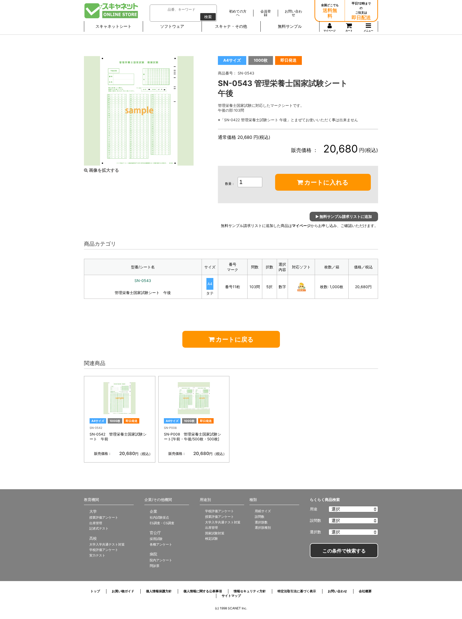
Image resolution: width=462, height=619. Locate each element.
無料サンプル (290, 26)
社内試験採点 (159, 517)
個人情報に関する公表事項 (202, 591)
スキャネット (111, 11)
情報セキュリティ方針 (250, 591)
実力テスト (97, 555)
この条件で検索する (344, 551)
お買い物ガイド (123, 591)
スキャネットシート (113, 26)
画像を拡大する (103, 170)
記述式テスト (99, 528)
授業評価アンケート (103, 517)
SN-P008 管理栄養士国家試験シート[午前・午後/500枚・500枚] (192, 436)
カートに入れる (326, 182)
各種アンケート (161, 544)
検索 (208, 17)
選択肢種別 (263, 528)
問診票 (154, 566)
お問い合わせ (337, 591)
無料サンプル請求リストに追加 (345, 216)
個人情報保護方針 (159, 591)
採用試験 (156, 539)
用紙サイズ (263, 511)
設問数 (259, 517)
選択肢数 (261, 522)
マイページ (301, 226)
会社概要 (365, 591)
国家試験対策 (214, 533)
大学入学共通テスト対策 (107, 544)
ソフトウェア (172, 26)
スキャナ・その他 (231, 26)
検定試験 (211, 538)
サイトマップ (231, 596)
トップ (95, 591)
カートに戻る (234, 339)
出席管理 (95, 523)
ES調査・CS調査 (162, 523)
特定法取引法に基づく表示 (297, 591)
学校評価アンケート (103, 550)
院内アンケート (161, 560)
